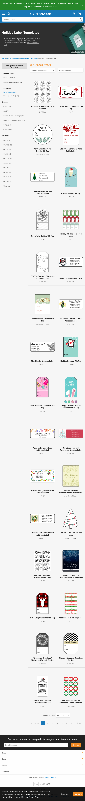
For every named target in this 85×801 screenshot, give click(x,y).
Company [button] (5, 771)
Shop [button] (4, 753)
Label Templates (13, 58)
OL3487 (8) (7, 168)
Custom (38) (7, 129)
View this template (77, 52)
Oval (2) (6, 111)
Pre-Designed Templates (29, 58)
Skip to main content (8, 5)
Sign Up (76, 745)
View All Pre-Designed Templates (14, 66)
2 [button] (47, 723)
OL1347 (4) (7, 177)
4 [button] (57, 723)
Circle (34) (7, 106)
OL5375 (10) (7, 158)
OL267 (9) (7, 163)
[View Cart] (79, 14)
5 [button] (62, 723)
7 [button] (71, 723)
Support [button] (5, 765)
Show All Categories (9, 92)
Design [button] (4, 759)
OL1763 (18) (7, 145)
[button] (3, 14)
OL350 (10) (7, 154)
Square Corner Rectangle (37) (14, 120)
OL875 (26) (7, 140)
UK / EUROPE (45, 784)
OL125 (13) (7, 149)
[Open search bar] (9, 14)
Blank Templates (9, 78)
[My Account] (74, 14)
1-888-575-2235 (50, 777)
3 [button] (52, 723)
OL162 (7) (7, 172)
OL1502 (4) (7, 181)
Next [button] (78, 723)
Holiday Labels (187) (11, 96)
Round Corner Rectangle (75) (13, 116)
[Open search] (81, 19)
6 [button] (66, 723)
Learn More (65, 794)
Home (4, 58)
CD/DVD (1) (7, 125)
